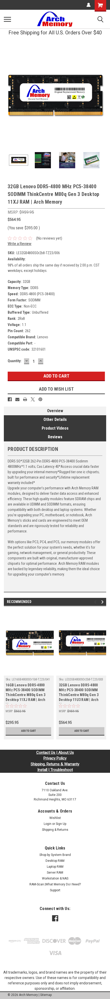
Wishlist (55, 818)
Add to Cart (28, 730)
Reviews (55, 436)
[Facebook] (10, 399)
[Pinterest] (40, 399)
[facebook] (55, 918)
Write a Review (19, 244)
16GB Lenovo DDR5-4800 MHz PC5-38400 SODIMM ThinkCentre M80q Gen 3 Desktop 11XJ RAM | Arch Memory (26, 693)
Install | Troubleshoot (55, 769)
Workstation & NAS (55, 878)
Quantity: (14, 361)
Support (55, 890)
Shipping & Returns (55, 830)
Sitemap (46, 995)
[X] (33, 399)
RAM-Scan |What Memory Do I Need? (55, 884)
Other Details (55, 419)
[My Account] (88, 5)
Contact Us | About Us (55, 752)
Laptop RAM (55, 866)
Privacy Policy (55, 758)
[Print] (25, 399)
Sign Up (61, 824)
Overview (55, 410)
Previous (8, 95)
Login (47, 824)
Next (102, 95)
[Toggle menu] (7, 19)
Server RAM (55, 872)
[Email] (17, 399)
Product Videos (55, 428)
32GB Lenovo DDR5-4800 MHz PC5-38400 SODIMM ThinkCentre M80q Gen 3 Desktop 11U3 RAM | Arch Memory (79, 693)
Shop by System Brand (55, 855)
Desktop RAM (55, 861)
